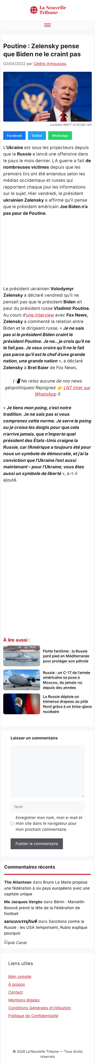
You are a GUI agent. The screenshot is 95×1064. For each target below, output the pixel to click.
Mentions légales (24, 1000)
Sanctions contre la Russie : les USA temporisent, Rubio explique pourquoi (45, 927)
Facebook (14, 135)
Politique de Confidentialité (33, 1015)
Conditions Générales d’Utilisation (39, 1008)
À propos (16, 984)
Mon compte (19, 976)
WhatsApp (60, 135)
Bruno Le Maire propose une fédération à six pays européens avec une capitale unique (47, 888)
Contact (15, 992)
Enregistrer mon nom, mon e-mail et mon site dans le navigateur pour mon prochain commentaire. (49, 823)
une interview (40, 315)
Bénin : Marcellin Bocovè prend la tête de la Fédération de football (44, 908)
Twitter (37, 135)
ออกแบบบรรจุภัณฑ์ (20, 921)
